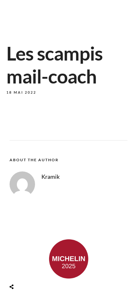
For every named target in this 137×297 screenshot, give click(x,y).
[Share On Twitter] (28, 271)
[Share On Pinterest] (37, 271)
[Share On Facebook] (19, 271)
